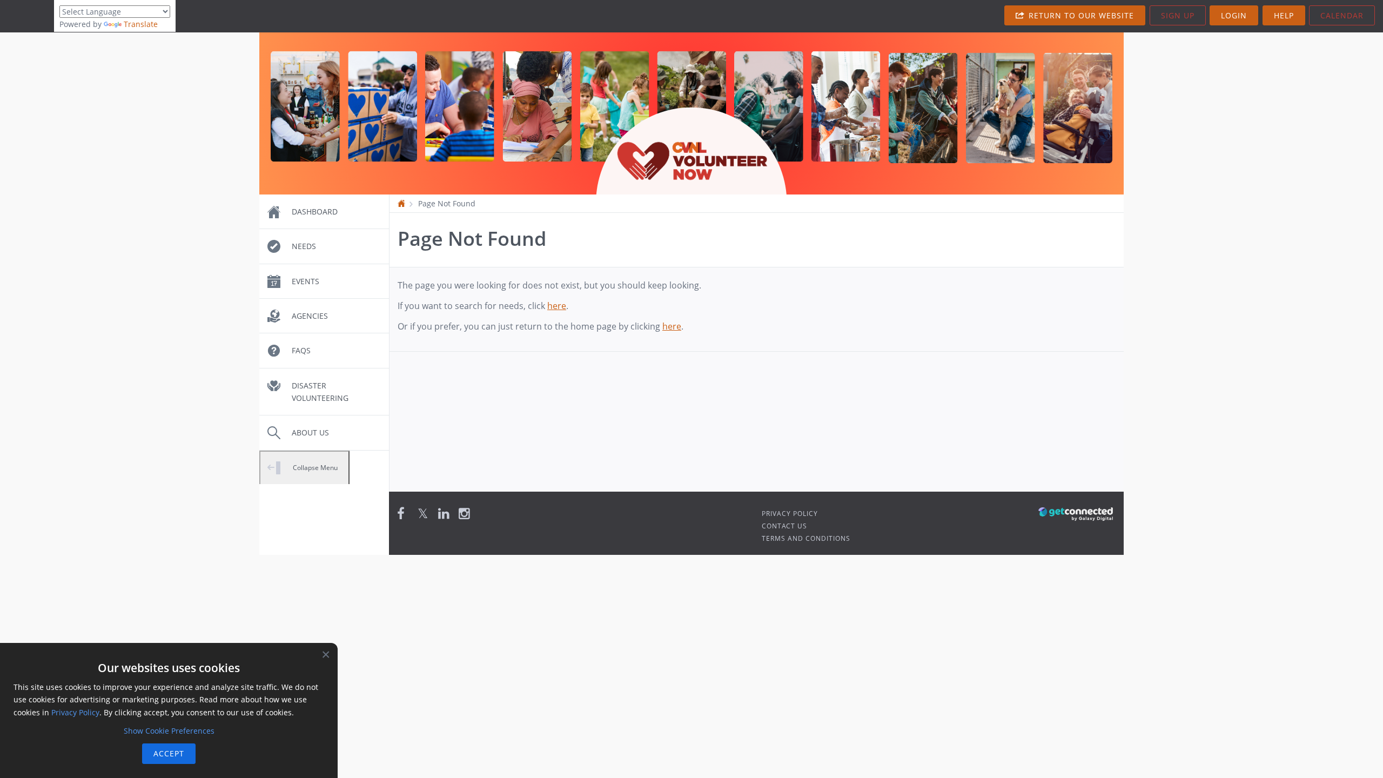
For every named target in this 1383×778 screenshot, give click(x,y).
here (556, 306)
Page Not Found (446, 203)
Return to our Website (1080, 15)
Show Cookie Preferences (169, 731)
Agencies (310, 316)
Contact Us (784, 526)
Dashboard (315, 211)
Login (1234, 15)
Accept (168, 753)
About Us (310, 432)
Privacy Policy (790, 513)
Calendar (1342, 15)
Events (305, 281)
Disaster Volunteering (320, 391)
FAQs (301, 350)
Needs (304, 246)
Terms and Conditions (806, 538)
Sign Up (1177, 15)
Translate (141, 24)
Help (1284, 15)
